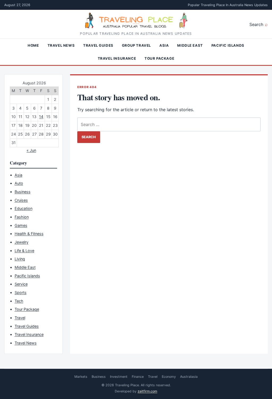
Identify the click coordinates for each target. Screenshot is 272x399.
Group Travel (136, 45)
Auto (19, 183)
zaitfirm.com (147, 391)
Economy (169, 377)
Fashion (22, 217)
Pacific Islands (227, 45)
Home (33, 45)
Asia (164, 45)
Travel (20, 317)
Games (21, 225)
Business (23, 191)
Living (20, 259)
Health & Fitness (29, 233)
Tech (19, 301)
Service (21, 284)
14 (41, 116)
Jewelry (21, 242)
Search (256, 24)
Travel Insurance (117, 58)
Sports (21, 292)
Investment (119, 377)
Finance (138, 377)
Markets (80, 377)
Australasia (189, 377)
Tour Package (159, 58)
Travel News (61, 45)
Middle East (190, 45)
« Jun (31, 150)
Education (23, 208)
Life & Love (24, 250)
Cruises (21, 200)
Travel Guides (98, 45)
